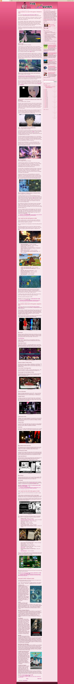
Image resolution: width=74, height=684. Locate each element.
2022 (34, 298)
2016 (45, 98)
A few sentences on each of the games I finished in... (50, 87)
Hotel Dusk (39, 83)
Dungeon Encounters (33, 482)
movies (35, 676)
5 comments (27, 299)
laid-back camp (30, 676)
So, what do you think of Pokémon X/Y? (51, 60)
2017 (45, 97)
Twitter (52, 19)
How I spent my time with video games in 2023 (29, 491)
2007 (45, 107)
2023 (31, 51)
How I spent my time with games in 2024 (27, 218)
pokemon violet (22, 215)
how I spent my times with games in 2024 (29, 14)
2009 (45, 106)
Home (27, 678)
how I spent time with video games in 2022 (28, 572)
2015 (45, 99)
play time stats (35, 300)
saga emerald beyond (27, 215)
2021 (33, 131)
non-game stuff (39, 676)
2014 (45, 100)
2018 (19, 229)
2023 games (21, 487)
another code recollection (27, 214)
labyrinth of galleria (36, 487)
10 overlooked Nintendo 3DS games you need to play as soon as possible (52, 53)
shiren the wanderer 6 (33, 215)
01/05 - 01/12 (47, 85)
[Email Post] (29, 299)
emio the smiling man (34, 214)
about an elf (25, 487)
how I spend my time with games (28, 300)
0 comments (27, 486)
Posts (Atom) (25, 680)
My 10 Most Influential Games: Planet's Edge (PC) (52, 66)
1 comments (27, 573)
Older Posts (39, 678)
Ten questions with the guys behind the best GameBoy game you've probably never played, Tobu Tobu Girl (52, 46)
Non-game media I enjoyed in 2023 (26, 578)
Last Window (22, 84)
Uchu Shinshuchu (21, 338)
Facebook (45, 19)
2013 (45, 101)
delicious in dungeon (25, 676)
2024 (45, 89)
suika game (21, 575)
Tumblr (48, 19)
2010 (45, 105)
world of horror (25, 575)
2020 (33, 197)
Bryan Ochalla (52, 24)
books (21, 676)
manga (33, 676)
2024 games (21, 214)
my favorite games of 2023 (25, 485)
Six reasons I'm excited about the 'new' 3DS (51, 73)
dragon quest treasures (30, 487)
